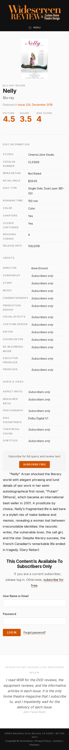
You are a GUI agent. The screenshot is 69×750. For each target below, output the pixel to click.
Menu (36, 27)
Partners (34, 744)
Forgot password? (35, 632)
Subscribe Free (34, 464)
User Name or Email (16, 596)
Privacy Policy (43, 741)
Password (9, 614)
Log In (11, 632)
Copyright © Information (19, 741)
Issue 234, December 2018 (35, 104)
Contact (57, 741)
